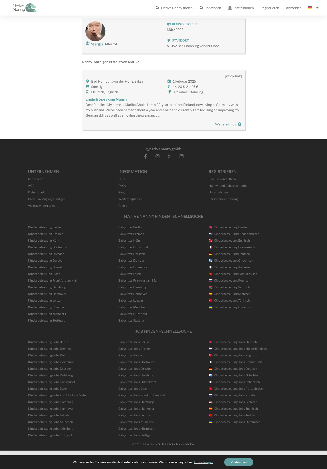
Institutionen (243, 8)
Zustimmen (239, 462)
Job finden (212, 8)
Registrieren (269, 8)
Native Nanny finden (176, 8)
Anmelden (294, 8)
